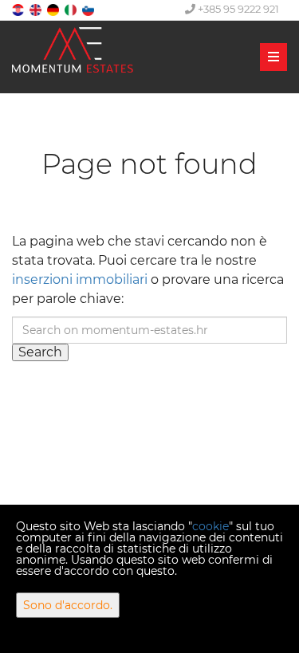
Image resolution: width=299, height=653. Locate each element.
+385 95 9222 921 (237, 8)
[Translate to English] (37, 9)
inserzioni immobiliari (80, 279)
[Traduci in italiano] (72, 9)
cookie (210, 526)
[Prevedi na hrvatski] (19, 9)
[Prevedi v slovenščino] (89, 9)
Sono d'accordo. (67, 605)
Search (40, 352)
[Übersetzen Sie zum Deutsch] (54, 9)
